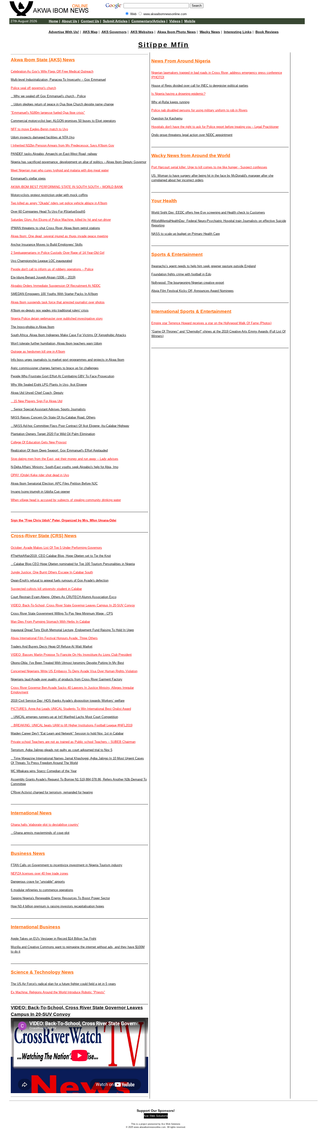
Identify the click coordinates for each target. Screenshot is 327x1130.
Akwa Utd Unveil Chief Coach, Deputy (37, 393)
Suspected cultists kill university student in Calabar (46, 589)
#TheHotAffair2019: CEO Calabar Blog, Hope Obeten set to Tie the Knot (61, 556)
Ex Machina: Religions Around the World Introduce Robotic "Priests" (58, 992)
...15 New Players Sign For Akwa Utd (36, 401)
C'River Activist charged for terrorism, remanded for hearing (52, 792)
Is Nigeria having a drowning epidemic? (178, 94)
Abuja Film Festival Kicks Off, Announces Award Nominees (192, 291)
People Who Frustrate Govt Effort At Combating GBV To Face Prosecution (62, 376)
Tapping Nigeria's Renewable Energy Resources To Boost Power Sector (60, 898)
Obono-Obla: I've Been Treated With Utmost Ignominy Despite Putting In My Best (67, 663)
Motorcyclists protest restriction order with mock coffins (49, 195)
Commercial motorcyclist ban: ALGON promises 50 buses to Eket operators (63, 121)
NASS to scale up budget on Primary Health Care (185, 234)
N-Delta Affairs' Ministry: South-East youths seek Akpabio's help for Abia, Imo (64, 467)
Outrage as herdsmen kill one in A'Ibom (38, 351)
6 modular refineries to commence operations (42, 890)
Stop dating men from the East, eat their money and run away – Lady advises (64, 459)
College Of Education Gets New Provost (39, 442)
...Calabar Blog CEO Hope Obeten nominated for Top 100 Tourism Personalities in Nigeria (73, 564)
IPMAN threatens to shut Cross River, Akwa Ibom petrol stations (55, 228)
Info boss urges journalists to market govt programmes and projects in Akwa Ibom (67, 360)
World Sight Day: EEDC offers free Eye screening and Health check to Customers (208, 212)
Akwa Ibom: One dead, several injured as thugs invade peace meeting (59, 236)
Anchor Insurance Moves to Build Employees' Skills (47, 244)
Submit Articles (115, 21)
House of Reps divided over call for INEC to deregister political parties (199, 85)
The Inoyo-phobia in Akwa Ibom (32, 327)
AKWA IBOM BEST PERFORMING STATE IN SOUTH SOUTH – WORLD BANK (67, 187)
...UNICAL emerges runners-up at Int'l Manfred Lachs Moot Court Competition (64, 717)
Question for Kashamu (166, 118)
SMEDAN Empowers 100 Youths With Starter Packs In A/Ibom (54, 294)
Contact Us (90, 21)
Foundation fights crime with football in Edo (181, 274)
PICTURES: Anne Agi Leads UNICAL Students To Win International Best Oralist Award (71, 709)
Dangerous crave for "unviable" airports (38, 881)
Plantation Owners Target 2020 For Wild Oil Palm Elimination (53, 434)
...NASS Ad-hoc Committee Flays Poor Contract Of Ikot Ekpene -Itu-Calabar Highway (70, 426)
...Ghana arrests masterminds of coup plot (40, 833)
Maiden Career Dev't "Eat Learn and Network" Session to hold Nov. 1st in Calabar (67, 733)
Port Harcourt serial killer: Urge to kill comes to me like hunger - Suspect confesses (209, 167)
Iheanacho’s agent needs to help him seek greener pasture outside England (203, 266)
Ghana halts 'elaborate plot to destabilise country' (45, 824)
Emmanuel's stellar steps (28, 178)
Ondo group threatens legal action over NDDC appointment (191, 135)
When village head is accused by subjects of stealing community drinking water (66, 500)
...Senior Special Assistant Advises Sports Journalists (48, 409)
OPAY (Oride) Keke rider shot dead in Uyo (40, 475)
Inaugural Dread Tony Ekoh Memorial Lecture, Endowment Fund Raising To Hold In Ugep (72, 630)
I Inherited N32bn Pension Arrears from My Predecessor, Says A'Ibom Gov (62, 145)
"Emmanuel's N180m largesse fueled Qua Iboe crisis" (48, 112)
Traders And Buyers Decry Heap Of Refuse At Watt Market (51, 646)
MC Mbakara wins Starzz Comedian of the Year (44, 771)
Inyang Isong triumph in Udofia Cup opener (40, 491)
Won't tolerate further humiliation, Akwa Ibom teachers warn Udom (56, 343)
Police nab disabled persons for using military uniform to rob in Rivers (199, 110)
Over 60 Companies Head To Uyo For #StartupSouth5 (48, 211)
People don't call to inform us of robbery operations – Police (52, 269)
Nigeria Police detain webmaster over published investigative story (57, 318)
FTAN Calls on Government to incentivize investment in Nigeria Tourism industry (66, 865)
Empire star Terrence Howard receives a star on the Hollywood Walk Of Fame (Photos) (211, 323)
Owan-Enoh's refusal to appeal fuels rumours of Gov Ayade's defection (59, 580)
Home (53, 21)
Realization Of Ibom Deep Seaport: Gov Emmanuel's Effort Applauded (59, 450)
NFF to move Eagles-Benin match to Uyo (39, 129)
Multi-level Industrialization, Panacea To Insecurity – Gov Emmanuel (58, 79)
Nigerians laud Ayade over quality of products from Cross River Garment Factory (66, 679)
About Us (69, 21)
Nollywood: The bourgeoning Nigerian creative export (187, 282)
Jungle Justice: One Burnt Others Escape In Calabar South (52, 572)
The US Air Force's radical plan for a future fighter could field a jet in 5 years (63, 984)
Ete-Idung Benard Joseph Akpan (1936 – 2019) (43, 277)
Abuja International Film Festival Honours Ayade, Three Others (54, 638)
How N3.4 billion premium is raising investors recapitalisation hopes (57, 906)
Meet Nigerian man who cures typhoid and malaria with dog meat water (60, 170)
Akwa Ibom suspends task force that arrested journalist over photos (58, 302)
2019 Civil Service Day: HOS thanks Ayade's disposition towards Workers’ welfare (67, 700)
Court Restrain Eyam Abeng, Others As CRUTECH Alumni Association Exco (63, 597)
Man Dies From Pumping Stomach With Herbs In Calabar (50, 621)
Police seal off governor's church (33, 88)
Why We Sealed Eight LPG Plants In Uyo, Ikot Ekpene (49, 384)
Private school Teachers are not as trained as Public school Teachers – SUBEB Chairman (73, 742)
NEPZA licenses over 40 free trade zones (39, 873)
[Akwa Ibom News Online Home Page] (51, 15)
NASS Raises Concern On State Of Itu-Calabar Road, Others (53, 417)
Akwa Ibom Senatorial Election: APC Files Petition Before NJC (54, 483)
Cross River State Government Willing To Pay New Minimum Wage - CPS (62, 613)
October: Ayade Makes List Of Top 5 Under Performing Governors (56, 547)
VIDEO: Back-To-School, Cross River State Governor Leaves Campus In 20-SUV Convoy (73, 605)
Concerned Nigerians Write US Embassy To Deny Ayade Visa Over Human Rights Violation (74, 671)
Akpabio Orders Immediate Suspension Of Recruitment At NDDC (56, 286)
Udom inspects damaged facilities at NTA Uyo (42, 137)
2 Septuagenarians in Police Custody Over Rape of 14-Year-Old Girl (57, 252)
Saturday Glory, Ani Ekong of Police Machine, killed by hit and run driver (61, 219)
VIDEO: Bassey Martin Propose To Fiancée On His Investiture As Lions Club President (71, 654)
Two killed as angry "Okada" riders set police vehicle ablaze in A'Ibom (59, 203)
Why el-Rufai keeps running (170, 102)
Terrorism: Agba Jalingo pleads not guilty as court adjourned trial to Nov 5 (61, 750)
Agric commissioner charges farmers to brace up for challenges (55, 368)
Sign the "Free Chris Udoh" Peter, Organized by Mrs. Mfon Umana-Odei (63, 520)
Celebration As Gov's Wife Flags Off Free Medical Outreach (52, 71)
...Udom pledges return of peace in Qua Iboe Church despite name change (62, 104)
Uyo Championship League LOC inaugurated (41, 261)
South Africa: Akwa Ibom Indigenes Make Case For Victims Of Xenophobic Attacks (68, 335)
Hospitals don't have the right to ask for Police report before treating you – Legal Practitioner (215, 127)
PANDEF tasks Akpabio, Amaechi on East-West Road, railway (54, 154)
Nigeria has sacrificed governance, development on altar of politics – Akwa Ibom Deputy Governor (78, 162)
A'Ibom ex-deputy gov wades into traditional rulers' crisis (50, 310)
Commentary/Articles (148, 21)
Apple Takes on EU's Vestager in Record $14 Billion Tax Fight (53, 938)
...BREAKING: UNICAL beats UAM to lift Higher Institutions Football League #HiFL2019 (71, 725)
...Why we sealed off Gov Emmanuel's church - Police (48, 96)
